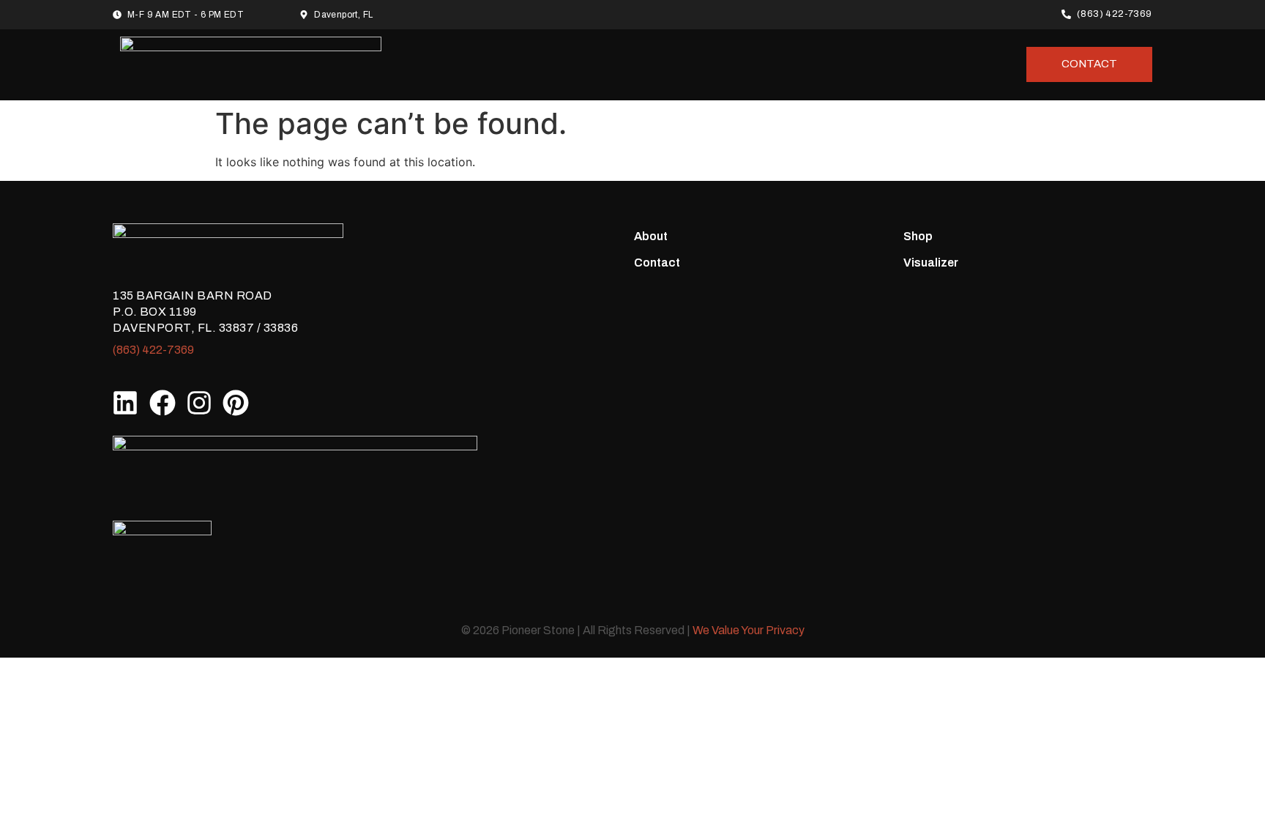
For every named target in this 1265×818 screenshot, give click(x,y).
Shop (918, 236)
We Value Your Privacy (749, 630)
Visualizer (930, 262)
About (651, 236)
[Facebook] (161, 402)
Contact (657, 262)
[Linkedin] (125, 402)
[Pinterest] (235, 402)
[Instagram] (199, 402)
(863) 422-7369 (153, 349)
